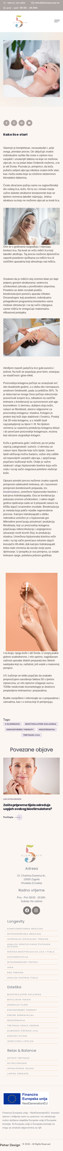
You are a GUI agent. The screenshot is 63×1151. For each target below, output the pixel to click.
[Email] (29, 123)
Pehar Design (10, 1145)
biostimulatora (11, 491)
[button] (14, 2)
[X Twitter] (14, 123)
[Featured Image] (31, 776)
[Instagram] (36, 910)
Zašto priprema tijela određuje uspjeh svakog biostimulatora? (27, 807)
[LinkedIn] (21, 123)
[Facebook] (6, 123)
